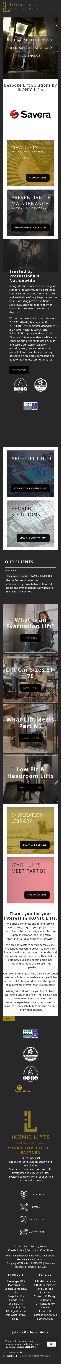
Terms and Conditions (40, 1250)
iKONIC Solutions (30, 787)
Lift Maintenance (45, 1281)
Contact (20, 1352)
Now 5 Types (30, 687)
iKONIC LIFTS (13, 1356)
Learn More (30, 637)
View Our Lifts (37, 177)
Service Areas (45, 1318)
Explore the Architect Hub (30, 488)
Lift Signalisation (16, 1311)
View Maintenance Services (30, 227)
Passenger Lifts (16, 1281)
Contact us (19, 370)
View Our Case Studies (33, 538)
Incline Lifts (16, 1303)
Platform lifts (16, 1285)
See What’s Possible (34, 844)
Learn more (31, 1346)
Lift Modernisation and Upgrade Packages (45, 1288)
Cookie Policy (16, 1250)
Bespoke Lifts (16, 1296)
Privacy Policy (39, 1246)
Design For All (30, 737)
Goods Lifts (16, 1300)
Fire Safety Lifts (37, 894)
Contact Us (20, 1246)
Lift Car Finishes (16, 1307)
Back (9, 1018)
